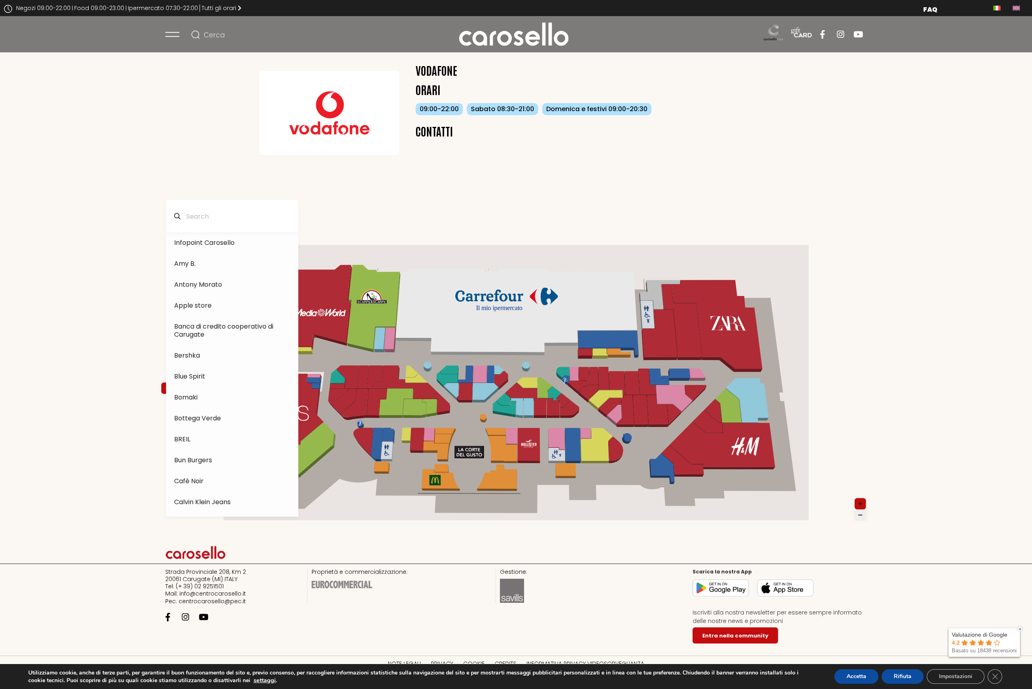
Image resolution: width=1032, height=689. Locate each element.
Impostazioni (955, 676)
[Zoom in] (860, 503)
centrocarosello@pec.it (212, 601)
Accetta (856, 676)
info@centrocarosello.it (212, 594)
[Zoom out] (860, 515)
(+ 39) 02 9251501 (200, 586)
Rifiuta (902, 676)
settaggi (265, 680)
